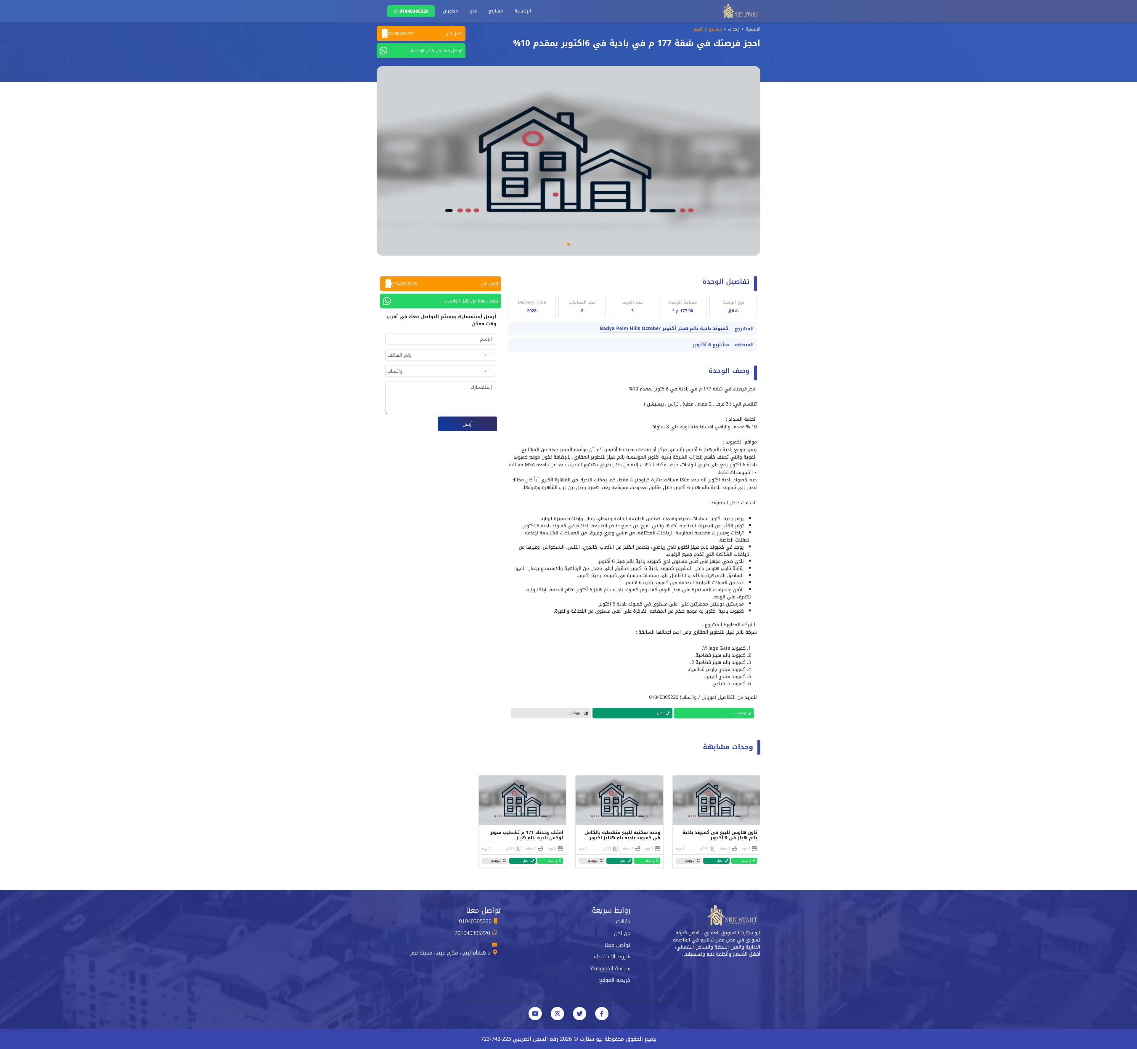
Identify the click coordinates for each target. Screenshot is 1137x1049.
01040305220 (414, 11)
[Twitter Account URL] (579, 1013)
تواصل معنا (617, 945)
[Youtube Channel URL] (535, 1013)
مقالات (623, 921)
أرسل (467, 424)
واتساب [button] (740, 713)
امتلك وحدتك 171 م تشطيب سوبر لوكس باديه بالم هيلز (526, 835)
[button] (568, 244)
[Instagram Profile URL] (557, 1013)
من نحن (622, 933)
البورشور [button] (575, 713)
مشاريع (496, 11)
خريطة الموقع (614, 980)
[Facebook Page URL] (601, 1013)
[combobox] (489, 355)
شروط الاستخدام (611, 957)
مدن (473, 11)
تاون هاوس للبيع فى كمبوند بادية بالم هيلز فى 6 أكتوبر (719, 835)
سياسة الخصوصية (610, 968)
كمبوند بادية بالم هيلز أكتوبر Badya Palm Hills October (664, 328)
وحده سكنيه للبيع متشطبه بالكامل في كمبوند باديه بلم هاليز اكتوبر (622, 835)
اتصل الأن (425, 34)
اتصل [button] (660, 713)
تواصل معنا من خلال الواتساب (435, 51)
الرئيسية (523, 11)
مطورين (450, 11)
